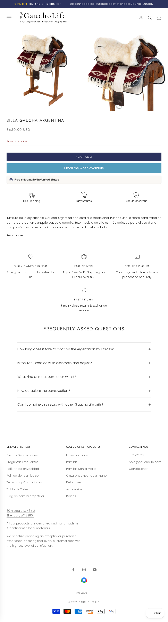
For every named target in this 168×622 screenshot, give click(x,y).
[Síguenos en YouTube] (95, 570)
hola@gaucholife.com (145, 462)
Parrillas (71, 462)
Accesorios (74, 489)
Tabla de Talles (17, 489)
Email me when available (84, 168)
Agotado (84, 157)
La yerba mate (77, 455)
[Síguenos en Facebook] (73, 570)
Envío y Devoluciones (22, 455)
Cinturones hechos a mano (86, 476)
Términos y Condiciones (24, 482)
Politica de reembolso (23, 476)
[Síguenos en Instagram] (84, 570)
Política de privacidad (23, 469)
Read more (15, 235)
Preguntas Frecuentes (23, 462)
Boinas (71, 496)
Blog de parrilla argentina (25, 496)
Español (81, 593)
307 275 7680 (138, 455)
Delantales (74, 482)
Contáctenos (138, 469)
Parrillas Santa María (81, 469)
